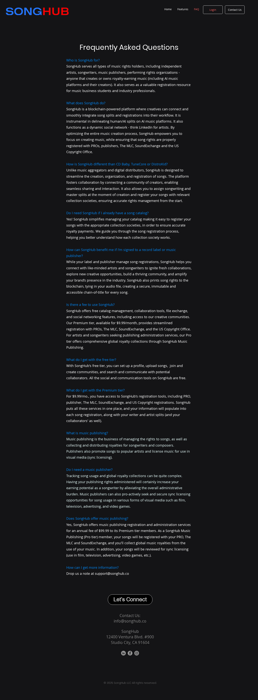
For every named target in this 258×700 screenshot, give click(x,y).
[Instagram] (136, 653)
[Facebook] (130, 653)
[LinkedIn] (123, 653)
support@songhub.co (112, 573)
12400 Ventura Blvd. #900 (130, 636)
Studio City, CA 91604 (130, 642)
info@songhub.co (130, 621)
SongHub (130, 631)
